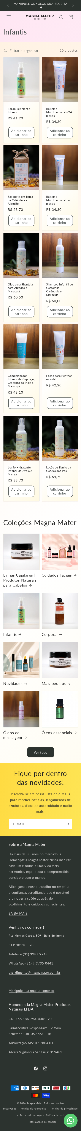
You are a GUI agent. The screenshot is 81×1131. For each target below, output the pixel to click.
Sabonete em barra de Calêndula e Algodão (20, 200)
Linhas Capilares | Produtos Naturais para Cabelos (20, 580)
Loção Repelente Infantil (19, 110)
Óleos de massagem (12, 735)
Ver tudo (41, 752)
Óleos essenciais (57, 732)
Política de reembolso (33, 1108)
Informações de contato (42, 1121)
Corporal (50, 634)
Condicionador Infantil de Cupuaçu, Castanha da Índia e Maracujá (21, 381)
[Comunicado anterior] (8, 5)
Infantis (10, 634)
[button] (8, 17)
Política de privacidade (64, 1108)
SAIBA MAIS (18, 913)
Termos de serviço (31, 1115)
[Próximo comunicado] (73, 5)
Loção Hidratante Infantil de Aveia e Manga (20, 471)
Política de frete (55, 1115)
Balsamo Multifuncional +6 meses (58, 200)
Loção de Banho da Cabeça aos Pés (58, 469)
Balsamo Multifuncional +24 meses (59, 112)
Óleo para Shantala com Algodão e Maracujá (20, 288)
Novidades (13, 683)
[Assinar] (67, 824)
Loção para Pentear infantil (59, 377)
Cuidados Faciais (57, 575)
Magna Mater (35, 1103)
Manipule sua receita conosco (31, 991)
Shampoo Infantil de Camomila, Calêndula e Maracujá (59, 290)
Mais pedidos (54, 683)
